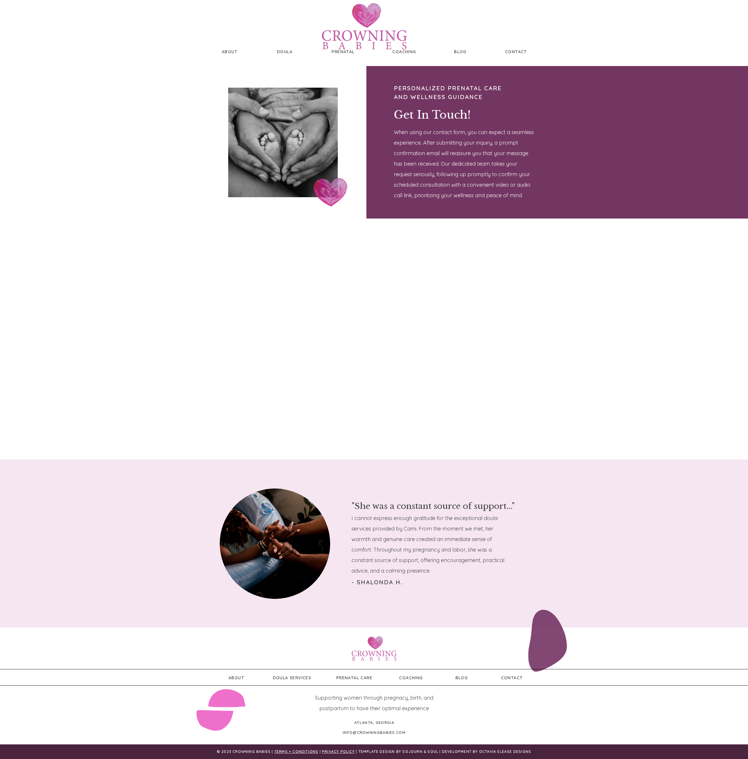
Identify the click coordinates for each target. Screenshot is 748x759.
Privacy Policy (338, 751)
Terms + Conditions (296, 751)
